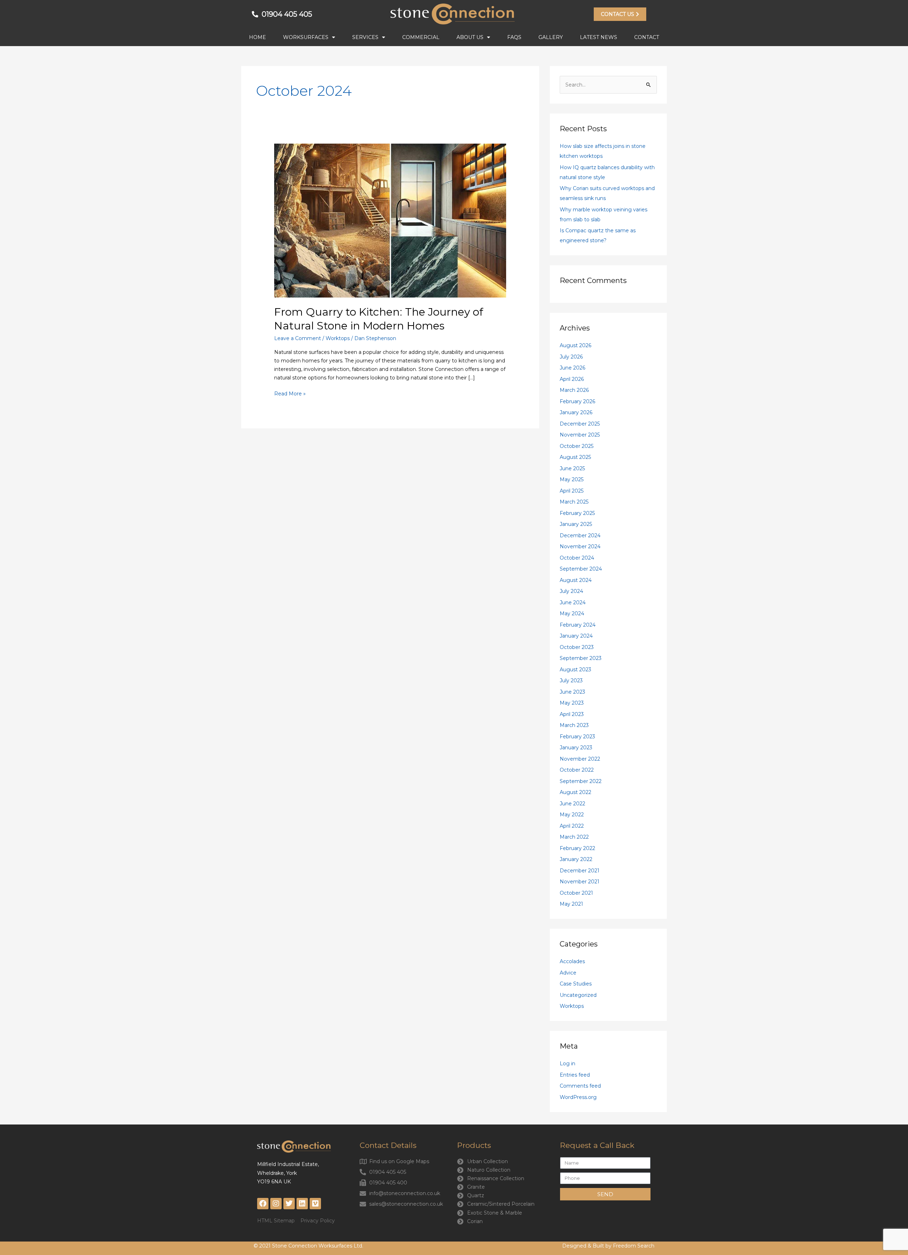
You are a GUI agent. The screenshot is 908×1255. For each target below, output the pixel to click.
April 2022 (572, 826)
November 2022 (580, 759)
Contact (646, 37)
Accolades (572, 961)
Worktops (338, 338)
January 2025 (576, 524)
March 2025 (574, 502)
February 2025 (577, 513)
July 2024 (571, 591)
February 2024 (578, 625)
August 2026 (575, 345)
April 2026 (572, 379)
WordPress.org (578, 1097)
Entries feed (575, 1075)
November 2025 (580, 435)
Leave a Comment (297, 338)
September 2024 (581, 569)
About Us (469, 37)
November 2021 (579, 881)
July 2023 (571, 680)
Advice (568, 973)
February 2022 (577, 848)
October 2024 (577, 558)
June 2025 (572, 468)
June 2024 (573, 602)
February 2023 (577, 736)
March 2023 (574, 725)
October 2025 (576, 446)
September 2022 (581, 781)
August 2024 (576, 580)
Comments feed (580, 1086)
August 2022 (575, 792)
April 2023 (572, 714)
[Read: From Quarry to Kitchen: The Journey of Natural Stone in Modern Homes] (390, 220)
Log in (567, 1063)
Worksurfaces (305, 37)
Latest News (598, 37)
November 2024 (580, 546)
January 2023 (576, 747)
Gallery (550, 37)
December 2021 (579, 870)
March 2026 (574, 390)
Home (257, 37)
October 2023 (577, 647)
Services (365, 37)
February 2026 (577, 401)
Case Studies (576, 984)
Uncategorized (578, 995)
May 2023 (572, 703)
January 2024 (576, 636)
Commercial (420, 37)
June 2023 (572, 692)
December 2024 (580, 535)
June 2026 (572, 368)
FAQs (514, 37)
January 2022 (576, 859)
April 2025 (571, 491)
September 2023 (581, 658)
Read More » (290, 393)
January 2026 (576, 412)
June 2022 (572, 803)
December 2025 (580, 424)
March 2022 (574, 837)
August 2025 (575, 457)
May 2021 (571, 904)
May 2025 (571, 479)
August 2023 (575, 669)
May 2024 (572, 613)
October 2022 (577, 770)
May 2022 (572, 814)
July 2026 (571, 357)
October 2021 (576, 893)
